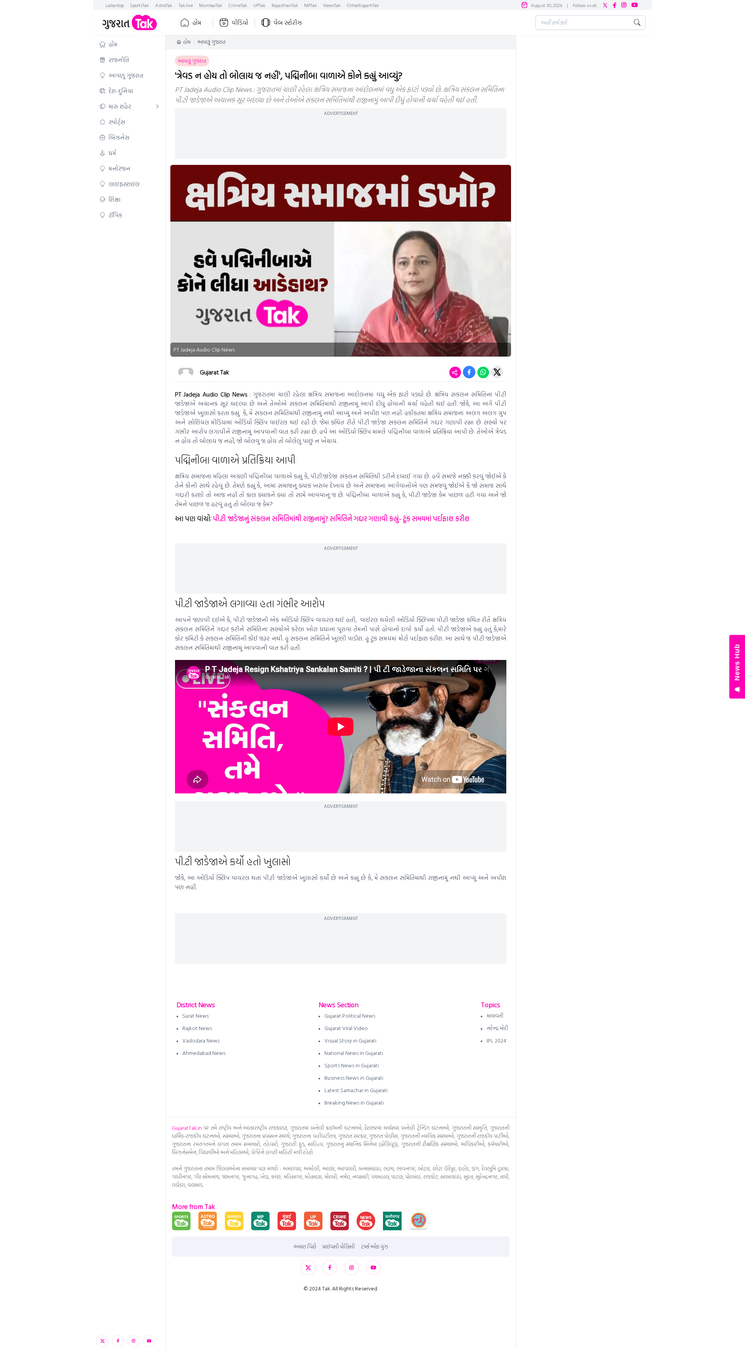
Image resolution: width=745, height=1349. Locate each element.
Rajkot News (197, 1028)
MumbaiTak (210, 5)
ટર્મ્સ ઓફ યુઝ (374, 1246)
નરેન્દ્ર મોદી (497, 1028)
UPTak (259, 5)
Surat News (195, 1015)
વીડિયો (240, 22)
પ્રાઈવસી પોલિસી (338, 1246)
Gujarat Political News (349, 1015)
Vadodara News (201, 1040)
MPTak (310, 5)
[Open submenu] (157, 106)
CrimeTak (238, 5)
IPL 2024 (496, 1040)
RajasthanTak (285, 5)
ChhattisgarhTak (363, 5)
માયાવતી (495, 1015)
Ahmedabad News (203, 1053)
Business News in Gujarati (353, 1078)
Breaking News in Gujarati (354, 1102)
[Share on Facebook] (469, 372)
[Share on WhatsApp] (483, 372)
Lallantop (115, 5)
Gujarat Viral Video (346, 1028)
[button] (129, 44)
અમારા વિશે (305, 1246)
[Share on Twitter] (497, 372)
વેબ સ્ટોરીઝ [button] (288, 22)
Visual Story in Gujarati (350, 1040)
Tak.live (185, 5)
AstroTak (163, 5)
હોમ (196, 22)
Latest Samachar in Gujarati (356, 1090)
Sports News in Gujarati (351, 1065)
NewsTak (332, 5)
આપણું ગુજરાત (211, 42)
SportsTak (139, 5)
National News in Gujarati (353, 1053)
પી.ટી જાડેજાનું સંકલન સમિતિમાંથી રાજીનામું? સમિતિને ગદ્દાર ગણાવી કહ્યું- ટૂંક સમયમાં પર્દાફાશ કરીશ (341, 518)
